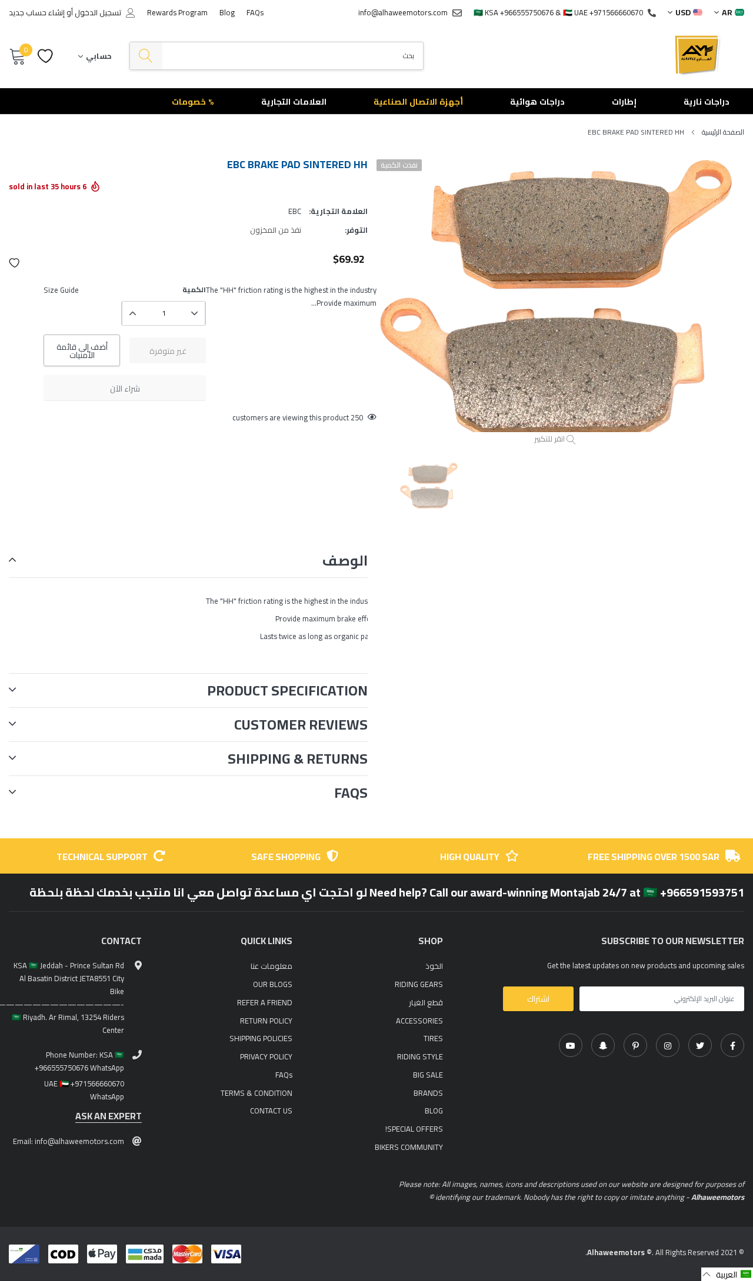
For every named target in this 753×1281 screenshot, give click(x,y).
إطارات (624, 101)
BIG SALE (428, 1074)
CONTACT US (271, 1110)
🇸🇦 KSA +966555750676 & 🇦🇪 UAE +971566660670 (558, 12)
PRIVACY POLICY (266, 1056)
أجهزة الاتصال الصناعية (418, 101)
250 (357, 417)
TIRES (433, 1038)
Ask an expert (108, 1116)
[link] (732, 1045)
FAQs (255, 12)
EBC (294, 211)
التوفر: (356, 229)
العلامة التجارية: (338, 211)
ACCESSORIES (419, 1020)
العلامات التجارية (293, 101)
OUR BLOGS (272, 984)
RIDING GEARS (419, 984)
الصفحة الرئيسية (723, 132)
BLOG (434, 1110)
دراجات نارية (706, 101)
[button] (15, 263)
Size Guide (61, 289)
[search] (146, 56)
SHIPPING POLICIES (260, 1038)
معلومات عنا (271, 965)
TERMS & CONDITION (256, 1092)
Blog (227, 12)
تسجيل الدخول (98, 12)
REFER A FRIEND (264, 1002)
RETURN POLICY (266, 1020)
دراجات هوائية (537, 101)
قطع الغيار (426, 1002)
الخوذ (434, 965)
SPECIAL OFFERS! (414, 1128)
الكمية (194, 289)
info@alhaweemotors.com (403, 12)
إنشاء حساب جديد (37, 12)
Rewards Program (177, 12)
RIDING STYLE (420, 1056)
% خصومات (193, 101)
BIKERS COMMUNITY (409, 1146)
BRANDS (428, 1092)
